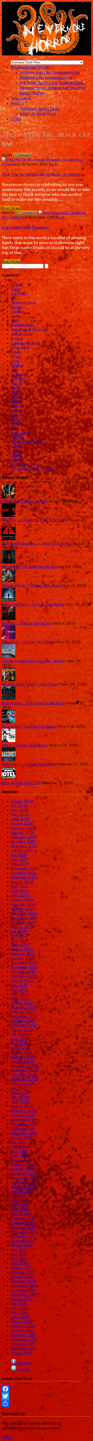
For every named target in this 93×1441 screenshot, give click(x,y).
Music (16, 387)
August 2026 (22, 801)
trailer (16, 450)
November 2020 (25, 1070)
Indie (15, 369)
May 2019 (19, 1151)
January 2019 (22, 1169)
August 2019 (21, 1137)
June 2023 (19, 935)
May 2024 (20, 891)
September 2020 (25, 1079)
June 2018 (19, 1200)
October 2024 (23, 873)
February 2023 (23, 953)
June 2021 (19, 1039)
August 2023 (22, 926)
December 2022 (24, 962)
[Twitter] (46, 1396)
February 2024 (23, 904)
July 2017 (18, 1249)
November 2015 (24, 1339)
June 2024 (19, 886)
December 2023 (24, 913)
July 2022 (19, 985)
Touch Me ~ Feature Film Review (29, 642)
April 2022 (20, 998)
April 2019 (19, 1155)
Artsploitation (23, 302)
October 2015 (22, 1344)
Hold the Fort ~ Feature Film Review (32, 585)
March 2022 (22, 1003)
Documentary (22, 325)
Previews (17, 405)
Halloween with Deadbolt (25, 227)
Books (16, 307)
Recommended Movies (30, 67)
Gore (15, 360)
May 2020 (20, 1097)
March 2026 (22, 823)
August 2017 (21, 1245)
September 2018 (24, 1187)
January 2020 (23, 1115)
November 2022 (24, 967)
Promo (16, 410)
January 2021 (22, 1061)
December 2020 (24, 1065)
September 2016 (24, 1294)
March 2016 (21, 1321)
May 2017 (19, 1258)
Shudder (17, 437)
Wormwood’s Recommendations (50, 72)
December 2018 (23, 1173)
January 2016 (22, 1330)
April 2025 (20, 864)
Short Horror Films (38, 113)
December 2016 (23, 1281)
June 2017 (19, 1254)
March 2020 (22, 1106)
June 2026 (19, 810)
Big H (53, 164)
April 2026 (20, 819)
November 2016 (24, 1285)
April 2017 (19, 1263)
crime (15, 316)
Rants (15, 419)
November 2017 (24, 1231)
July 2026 (19, 805)
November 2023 (24, 917)
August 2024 (22, 882)
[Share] (46, 1403)
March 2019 (21, 1160)
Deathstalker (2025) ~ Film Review (30, 684)
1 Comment (11, 164)
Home (16, 118)
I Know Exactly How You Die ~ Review (33, 661)
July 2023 (19, 931)
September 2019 (24, 1133)
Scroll (7, 1437)
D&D (15, 320)
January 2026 (22, 832)
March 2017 (21, 1267)
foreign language (25, 343)
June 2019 (19, 1146)
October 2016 (23, 1290)
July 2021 (18, 1034)
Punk (15, 414)
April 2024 (20, 895)
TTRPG (16, 459)
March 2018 (21, 1214)
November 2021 (24, 1016)
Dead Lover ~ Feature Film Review (29, 726)
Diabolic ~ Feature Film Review (27, 623)
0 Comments (13, 217)
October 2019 (23, 1128)
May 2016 (19, 1312)
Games (16, 351)
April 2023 (20, 944)
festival (17, 338)
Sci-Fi (15, 428)
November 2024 (24, 868)
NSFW (15, 401)
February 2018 (23, 1218)
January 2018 (22, 1222)
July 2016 (18, 1303)
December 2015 (23, 1335)
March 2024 (22, 899)
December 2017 (23, 1227)
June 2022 (19, 989)
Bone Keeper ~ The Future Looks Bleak (33, 703)
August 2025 (22, 850)
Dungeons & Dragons (29, 329)
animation (19, 293)
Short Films (20, 432)
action (16, 284)
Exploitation (21, 334)
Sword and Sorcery (27, 441)
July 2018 (18, 1196)
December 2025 (24, 837)
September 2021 (24, 1025)
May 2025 (19, 859)
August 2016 (22, 1299)
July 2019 (18, 1142)
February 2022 (23, 1007)
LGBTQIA (18, 378)
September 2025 (24, 846)
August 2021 (21, 1030)
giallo (16, 356)
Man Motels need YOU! (21, 783)
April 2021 (19, 1048)
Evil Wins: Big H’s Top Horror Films (51, 82)
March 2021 (21, 1052)
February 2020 (24, 1110)
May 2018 (19, 1205)
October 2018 (23, 1182)
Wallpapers (21, 98)
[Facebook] (46, 1389)
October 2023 (23, 922)
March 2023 (22, 949)
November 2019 (24, 1124)
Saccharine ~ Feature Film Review (29, 566)
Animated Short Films (39, 108)
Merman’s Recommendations (46, 77)
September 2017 (23, 1240)
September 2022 (24, 976)
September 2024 (24, 877)
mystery (17, 392)
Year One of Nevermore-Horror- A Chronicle (43, 174)
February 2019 (23, 1164)
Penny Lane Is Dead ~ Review (25, 501)
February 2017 (23, 1272)
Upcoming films (24, 464)
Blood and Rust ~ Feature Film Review (33, 604)
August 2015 (21, 1353)
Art (14, 298)
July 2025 (19, 855)
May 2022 (20, 994)
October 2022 (23, 971)
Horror (17, 365)
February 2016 (23, 1326)
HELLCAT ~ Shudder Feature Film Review (34, 520)
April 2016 (20, 1317)
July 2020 (19, 1088)
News (15, 396)
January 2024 (22, 908)
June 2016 (19, 1308)
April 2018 (19, 1209)
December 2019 (23, 1119)
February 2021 (23, 1057)
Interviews (19, 374)
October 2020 (24, 1074)
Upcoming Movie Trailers (32, 468)
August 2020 (22, 1083)
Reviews (17, 423)
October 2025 (23, 841)
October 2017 (23, 1236)
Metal (16, 383)
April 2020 (20, 1101)
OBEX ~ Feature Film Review (25, 745)
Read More (11, 208)
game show (20, 347)
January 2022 (22, 1012)
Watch (17, 103)
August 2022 (22, 980)
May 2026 (20, 814)
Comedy (17, 311)
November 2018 (24, 1178)
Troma (16, 455)
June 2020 (20, 1092)
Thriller (17, 446)
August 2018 (21, 1191)
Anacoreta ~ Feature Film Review (29, 764)
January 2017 (22, 1276)
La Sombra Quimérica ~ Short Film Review (37, 543)
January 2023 (22, 958)
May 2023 (19, 940)
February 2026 (23, 828)
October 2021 (23, 1021)
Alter (15, 289)
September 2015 (23, 1348)
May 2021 (19, 1043)
